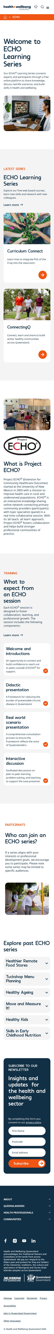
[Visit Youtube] (24, 1241)
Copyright (19, 1298)
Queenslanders (14, 1205)
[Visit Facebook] (6, 1241)
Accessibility (10, 1305)
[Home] (5, 17)
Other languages (12, 1320)
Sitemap (8, 1298)
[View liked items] (36, 7)
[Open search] (42, 7)
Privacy (43, 1298)
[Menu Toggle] (47, 7)
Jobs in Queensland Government (20, 1313)
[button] (42, 7)
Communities (12, 1219)
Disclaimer (32, 1298)
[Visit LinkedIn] (33, 1241)
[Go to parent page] (9, 17)
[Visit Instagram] (15, 1241)
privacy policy (33, 1122)
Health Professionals (18, 1212)
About (8, 1199)
